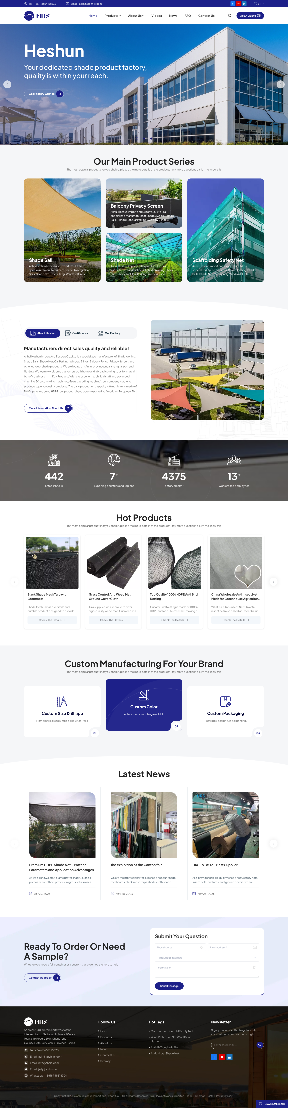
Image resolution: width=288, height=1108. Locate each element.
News (173, 15)
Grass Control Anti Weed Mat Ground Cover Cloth (109, 596)
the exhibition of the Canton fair (136, 865)
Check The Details (50, 620)
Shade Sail (40, 260)
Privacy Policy (224, 1095)
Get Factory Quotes (41, 93)
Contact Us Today (40, 977)
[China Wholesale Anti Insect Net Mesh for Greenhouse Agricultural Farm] (236, 563)
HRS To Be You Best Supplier (215, 865)
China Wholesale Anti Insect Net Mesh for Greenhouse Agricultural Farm (235, 596)
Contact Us (206, 15)
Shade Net (122, 260)
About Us (135, 15)
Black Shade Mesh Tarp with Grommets (48, 596)
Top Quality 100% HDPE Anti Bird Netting (174, 596)
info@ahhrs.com (48, 1063)
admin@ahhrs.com (90, 3)
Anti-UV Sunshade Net (165, 1047)
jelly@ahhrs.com (48, 1069)
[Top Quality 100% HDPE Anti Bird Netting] (174, 563)
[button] (137, 139)
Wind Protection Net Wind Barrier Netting (171, 1039)
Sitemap (105, 1061)
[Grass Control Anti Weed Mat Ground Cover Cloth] (113, 563)
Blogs (189, 1095)
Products (111, 15)
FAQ (188, 15)
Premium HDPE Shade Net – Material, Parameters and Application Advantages (61, 867)
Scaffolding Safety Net (218, 260)
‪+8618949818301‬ (56, 1075)
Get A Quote (248, 15)
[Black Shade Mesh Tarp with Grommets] (52, 563)
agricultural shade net (165, 1053)
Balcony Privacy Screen (137, 206)
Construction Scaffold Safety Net (172, 1031)
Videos (157, 15)
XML (210, 1095)
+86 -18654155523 (45, 3)
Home (92, 15)
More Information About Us (46, 408)
